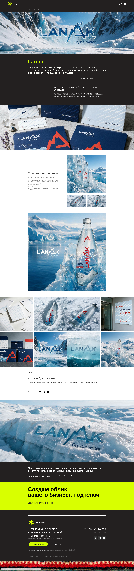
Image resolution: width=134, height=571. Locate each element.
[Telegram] (47, 391)
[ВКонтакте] (40, 391)
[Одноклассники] (44, 391)
